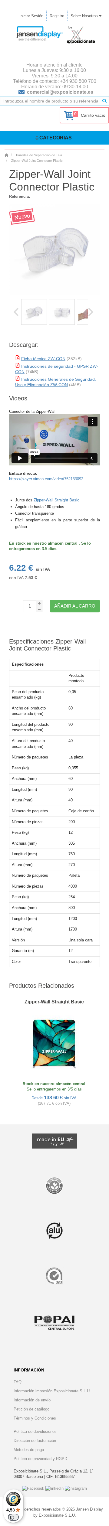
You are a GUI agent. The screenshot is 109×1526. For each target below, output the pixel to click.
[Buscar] (104, 101)
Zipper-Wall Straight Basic (56, 500)
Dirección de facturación (35, 1440)
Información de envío (32, 1400)
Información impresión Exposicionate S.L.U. (52, 1391)
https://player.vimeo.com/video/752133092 (46, 479)
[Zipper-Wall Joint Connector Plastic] (34, 312)
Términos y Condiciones (35, 1418)
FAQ (17, 1382)
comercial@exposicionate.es (60, 92)
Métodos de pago (29, 1449)
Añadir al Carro (74, 605)
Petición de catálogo (31, 1409)
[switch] (13, 1517)
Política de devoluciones (35, 1431)
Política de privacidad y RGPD (40, 1458)
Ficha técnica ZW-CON (43, 358)
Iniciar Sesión (31, 16)
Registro (57, 16)
